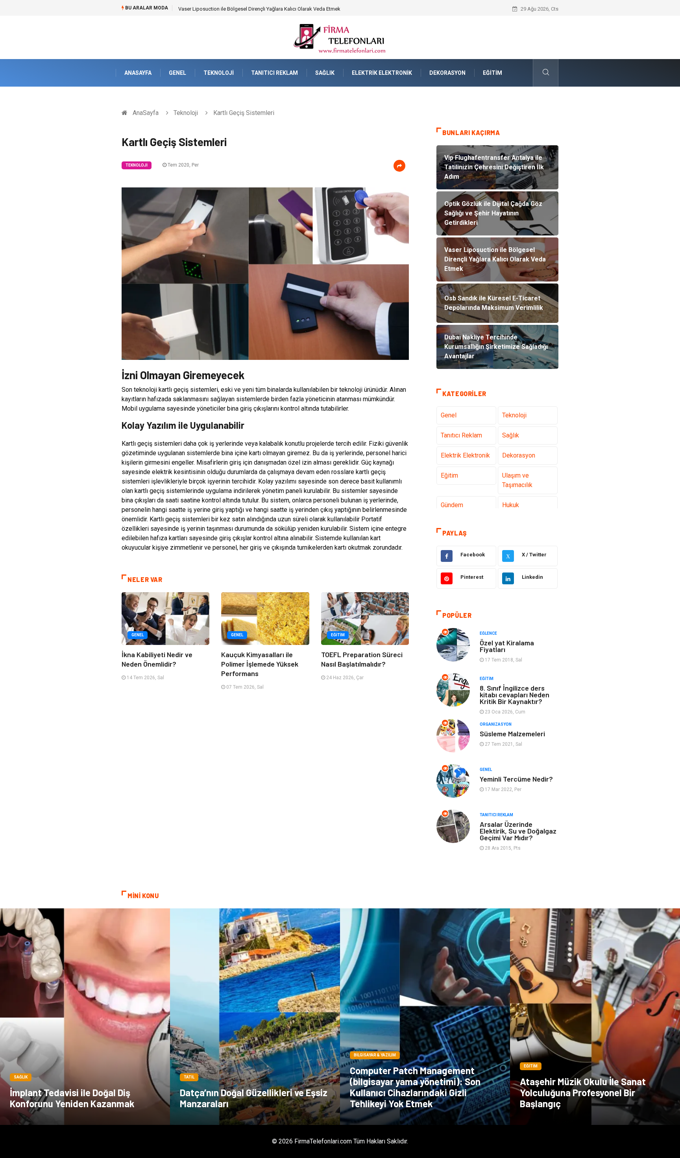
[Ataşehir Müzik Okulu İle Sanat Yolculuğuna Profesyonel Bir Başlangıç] (595, 1016)
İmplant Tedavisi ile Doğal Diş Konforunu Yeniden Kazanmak (72, 1098)
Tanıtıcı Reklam (274, 73)
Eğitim (492, 73)
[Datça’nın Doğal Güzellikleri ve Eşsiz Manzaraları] (255, 1016)
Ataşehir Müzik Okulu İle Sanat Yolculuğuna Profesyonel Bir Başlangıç (583, 1092)
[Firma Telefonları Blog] (340, 37)
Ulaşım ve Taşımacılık (517, 480)
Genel (177, 73)
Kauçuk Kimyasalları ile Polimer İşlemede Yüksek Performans (259, 664)
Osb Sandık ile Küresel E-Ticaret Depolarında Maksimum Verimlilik (252, 9)
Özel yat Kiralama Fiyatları (507, 646)
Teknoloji (218, 73)
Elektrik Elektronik (382, 73)
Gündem (452, 505)
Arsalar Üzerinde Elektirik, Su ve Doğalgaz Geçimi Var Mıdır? (518, 831)
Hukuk (510, 505)
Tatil (189, 1077)
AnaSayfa (138, 73)
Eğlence (488, 633)
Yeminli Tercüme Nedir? (516, 778)
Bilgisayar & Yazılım (375, 1055)
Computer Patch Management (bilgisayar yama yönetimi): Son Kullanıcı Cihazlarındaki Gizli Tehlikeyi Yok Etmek (415, 1087)
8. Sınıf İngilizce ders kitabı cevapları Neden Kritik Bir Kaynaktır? (514, 695)
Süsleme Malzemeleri (512, 733)
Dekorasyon (447, 73)
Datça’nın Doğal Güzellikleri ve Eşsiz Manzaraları (253, 1098)
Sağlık (324, 73)
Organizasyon (496, 724)
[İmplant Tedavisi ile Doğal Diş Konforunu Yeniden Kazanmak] (85, 1016)
